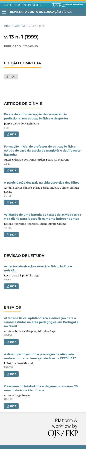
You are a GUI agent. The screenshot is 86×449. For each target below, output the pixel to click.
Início (8, 25)
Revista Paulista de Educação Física (41, 12)
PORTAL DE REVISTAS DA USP (22, 5)
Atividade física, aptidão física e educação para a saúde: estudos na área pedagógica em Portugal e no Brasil (41, 322)
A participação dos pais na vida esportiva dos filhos (41, 182)
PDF (9, 76)
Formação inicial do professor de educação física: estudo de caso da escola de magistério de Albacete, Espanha (42, 150)
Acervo (20, 25)
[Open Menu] (4, 12)
